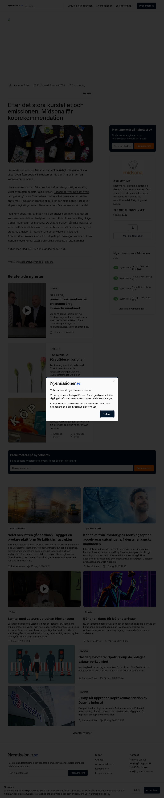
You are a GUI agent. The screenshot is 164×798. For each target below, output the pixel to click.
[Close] (114, 381)
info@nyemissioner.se (84, 406)
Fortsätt (107, 414)
